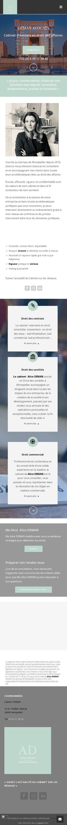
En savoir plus (30, 343)
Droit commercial (33, 454)
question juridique (17, 674)
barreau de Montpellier (25, 679)
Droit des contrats (32, 318)
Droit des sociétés (33, 369)
